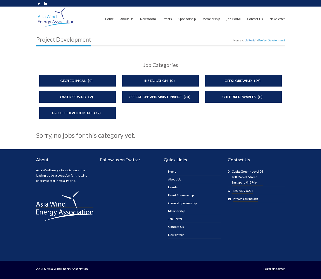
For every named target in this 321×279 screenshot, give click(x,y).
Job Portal (249, 40)
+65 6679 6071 (242, 190)
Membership (176, 211)
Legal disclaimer (274, 268)
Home (237, 40)
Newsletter (176, 234)
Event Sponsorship (181, 195)
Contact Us (176, 226)
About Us (174, 179)
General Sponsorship (182, 203)
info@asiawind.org (245, 199)
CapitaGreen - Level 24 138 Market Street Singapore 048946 (247, 177)
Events (173, 187)
